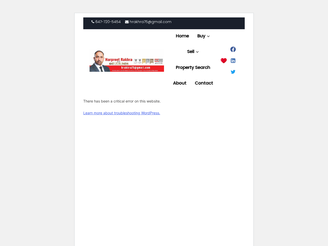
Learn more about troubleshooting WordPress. (121, 113)
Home (182, 36)
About (179, 83)
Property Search (193, 67)
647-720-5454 (107, 21)
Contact (204, 83)
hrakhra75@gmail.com (150, 21)
